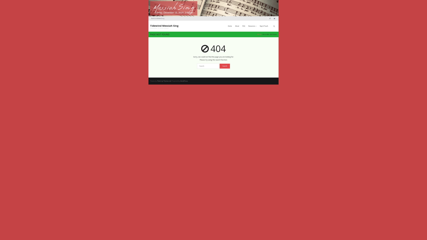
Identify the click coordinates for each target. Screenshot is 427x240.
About (237, 26)
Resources (251, 26)
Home (230, 26)
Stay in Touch (264, 26)
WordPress (184, 81)
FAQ (243, 26)
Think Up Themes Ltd (164, 81)
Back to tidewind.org (157, 18)
